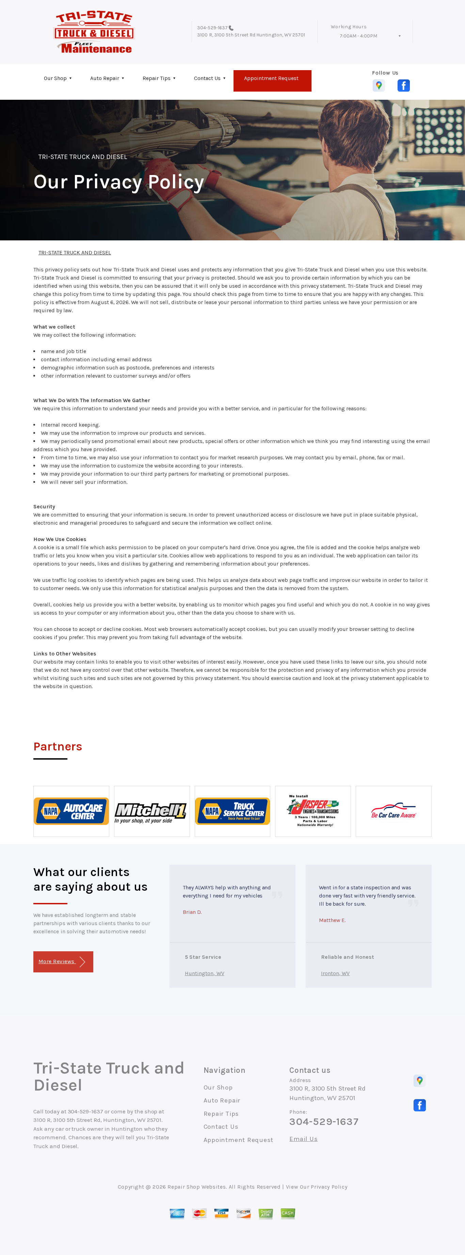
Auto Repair (104, 78)
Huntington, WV (204, 973)
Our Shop (55, 78)
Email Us (303, 1139)
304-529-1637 (212, 28)
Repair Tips (157, 78)
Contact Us (207, 78)
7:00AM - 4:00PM (358, 36)
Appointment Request (271, 78)
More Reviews (57, 961)
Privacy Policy (329, 1186)
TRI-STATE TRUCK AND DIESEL (82, 157)
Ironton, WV (335, 973)
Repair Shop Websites (196, 1186)
